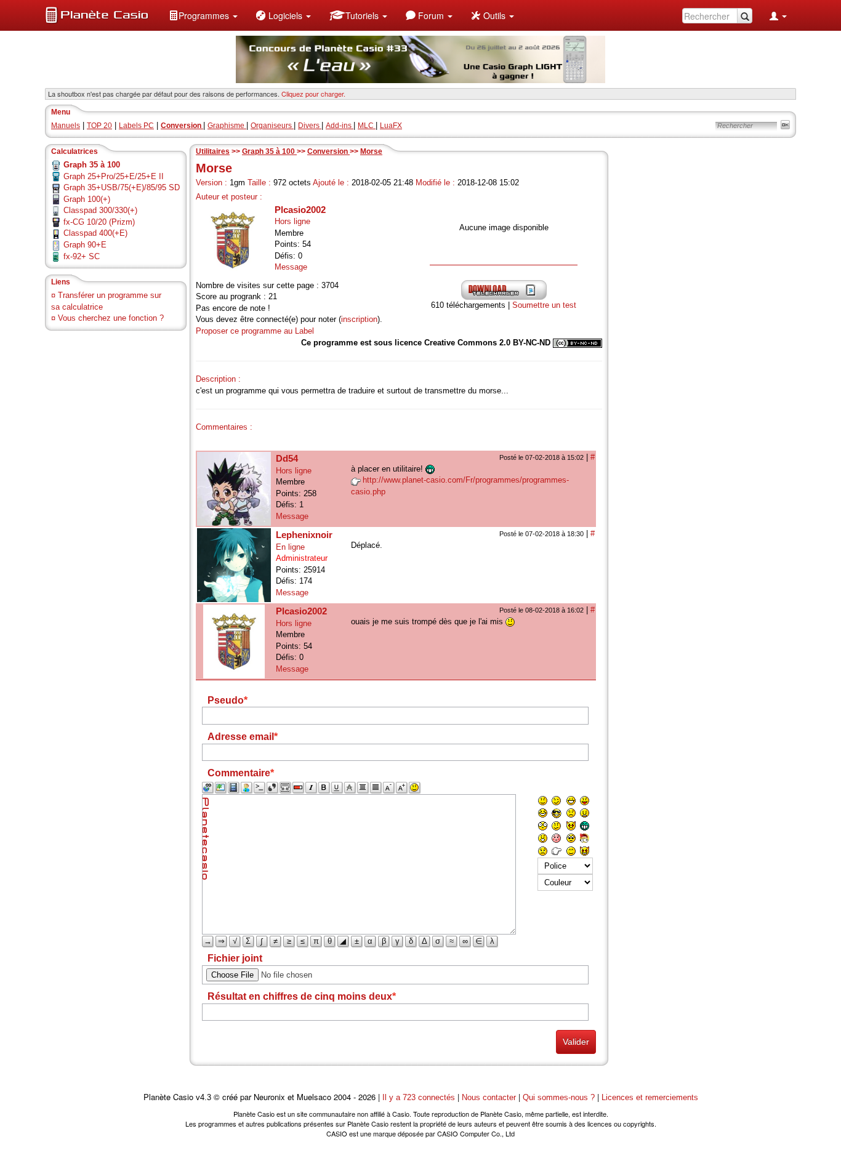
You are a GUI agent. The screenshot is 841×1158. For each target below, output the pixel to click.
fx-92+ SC (81, 256)
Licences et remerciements (650, 1097)
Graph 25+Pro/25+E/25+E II (113, 176)
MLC (367, 125)
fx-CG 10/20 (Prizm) (99, 222)
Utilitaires (213, 151)
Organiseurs (272, 125)
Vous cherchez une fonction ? (111, 318)
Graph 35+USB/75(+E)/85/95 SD (121, 187)
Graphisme (226, 125)
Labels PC (136, 125)
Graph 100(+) (86, 199)
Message (291, 266)
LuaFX (391, 125)
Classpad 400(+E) (95, 233)
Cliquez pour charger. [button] (313, 94)
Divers (309, 125)
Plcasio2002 (300, 209)
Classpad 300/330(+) (100, 210)
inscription (359, 319)
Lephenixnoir (304, 534)
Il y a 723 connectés (419, 1097)
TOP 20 (99, 125)
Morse (371, 151)
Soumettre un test (544, 305)
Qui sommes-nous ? (559, 1097)
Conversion (328, 151)
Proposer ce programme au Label (255, 331)
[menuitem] (203, 15)
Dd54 (287, 458)
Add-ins (339, 125)
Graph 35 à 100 (269, 151)
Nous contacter (489, 1097)
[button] (203, 15)
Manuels (65, 125)
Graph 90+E (85, 244)
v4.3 (203, 1097)
